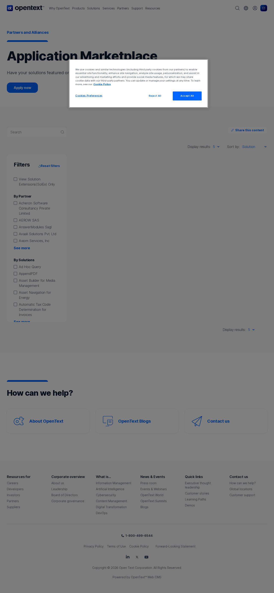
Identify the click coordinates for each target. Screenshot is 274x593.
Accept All (187, 95)
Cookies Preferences (89, 95)
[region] (138, 83)
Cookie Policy (102, 84)
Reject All (155, 95)
